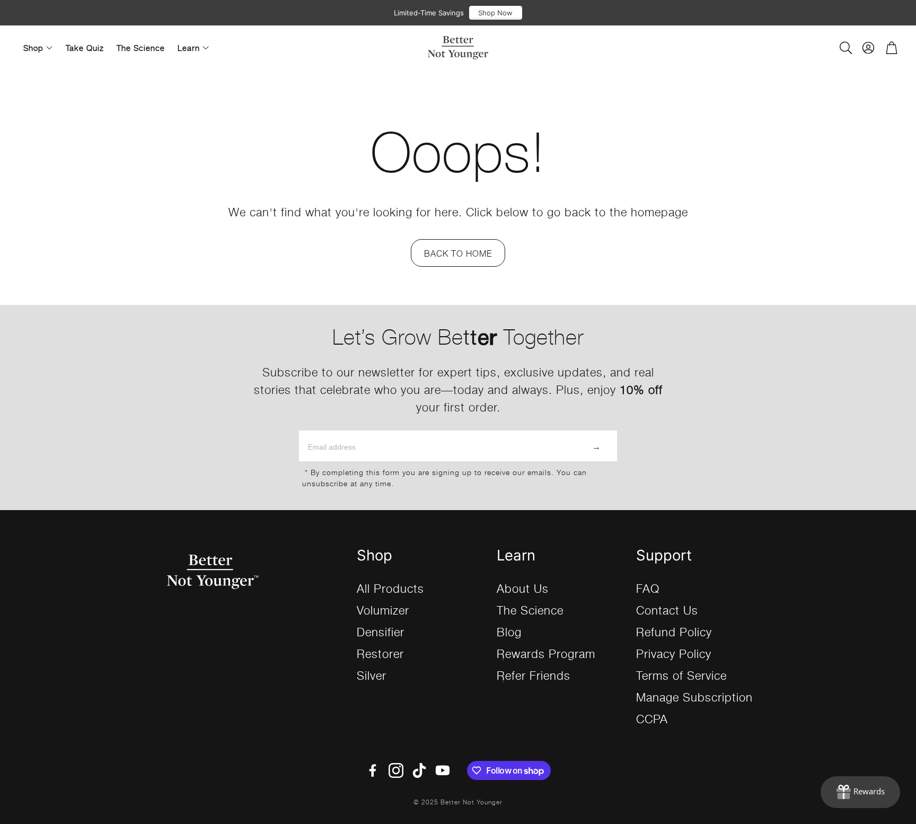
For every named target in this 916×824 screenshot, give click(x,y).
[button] (845, 47)
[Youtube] (442, 770)
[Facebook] (372, 770)
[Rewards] (860, 792)
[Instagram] (396, 770)
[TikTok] (419, 770)
